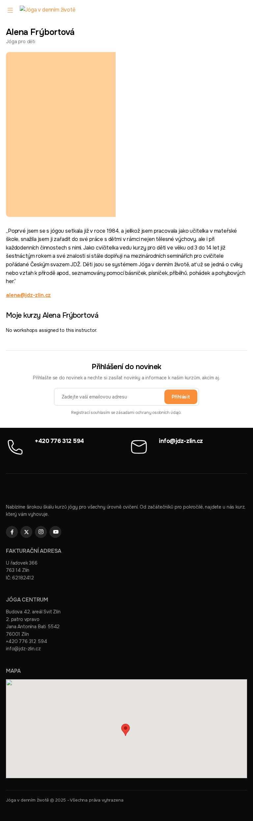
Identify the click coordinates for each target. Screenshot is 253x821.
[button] (125, 730)
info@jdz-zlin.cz (181, 441)
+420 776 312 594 (59, 441)
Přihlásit (181, 397)
